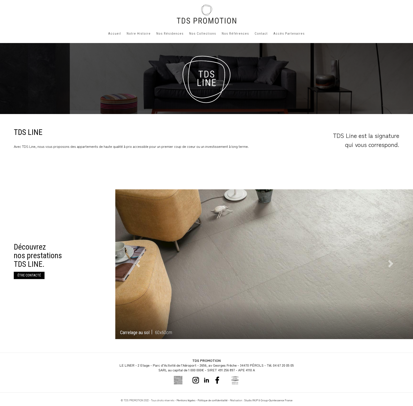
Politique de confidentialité (213, 400)
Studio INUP (251, 400)
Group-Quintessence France (277, 400)
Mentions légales (186, 400)
